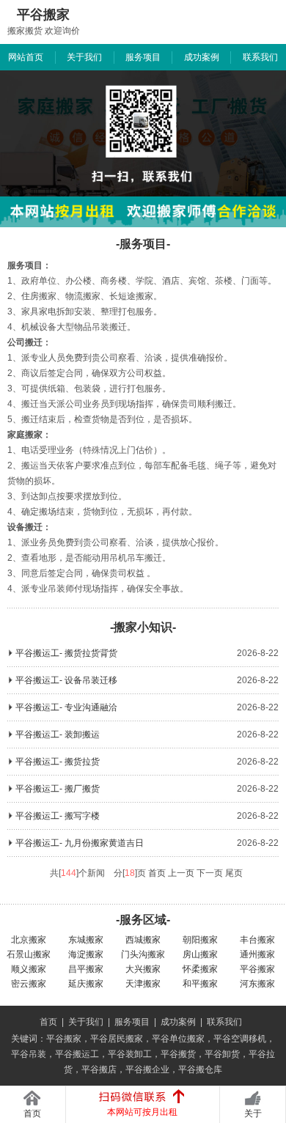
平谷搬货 (178, 1054)
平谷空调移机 (239, 1039)
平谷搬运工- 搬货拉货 (57, 761)
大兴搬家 (143, 969)
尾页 (234, 873)
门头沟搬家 (143, 954)
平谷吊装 (28, 1054)
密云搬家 (28, 984)
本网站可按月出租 (142, 1112)
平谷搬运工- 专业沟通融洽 (66, 707)
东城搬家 (85, 940)
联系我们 (260, 57)
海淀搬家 (85, 954)
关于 (253, 1113)
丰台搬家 (257, 940)
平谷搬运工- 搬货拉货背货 (66, 653)
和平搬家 (200, 984)
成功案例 (201, 57)
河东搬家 (257, 984)
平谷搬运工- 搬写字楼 (57, 816)
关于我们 (84, 57)
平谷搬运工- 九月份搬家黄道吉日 (79, 843)
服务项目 (143, 57)
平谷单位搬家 (178, 1039)
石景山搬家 (29, 954)
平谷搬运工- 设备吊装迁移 (66, 680)
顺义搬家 (28, 969)
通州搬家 (257, 954)
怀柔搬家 (200, 969)
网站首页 (25, 57)
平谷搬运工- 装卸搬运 (57, 734)
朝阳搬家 (200, 940)
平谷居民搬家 (116, 1039)
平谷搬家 (257, 969)
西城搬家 (143, 940)
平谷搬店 (99, 1069)
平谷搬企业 (147, 1069)
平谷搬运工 (77, 1054)
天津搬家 (143, 984)
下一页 (210, 873)
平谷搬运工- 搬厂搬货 (57, 789)
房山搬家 (200, 954)
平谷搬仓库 (200, 1069)
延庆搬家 (85, 984)
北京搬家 (28, 940)
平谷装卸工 (130, 1054)
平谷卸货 (222, 1054)
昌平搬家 (85, 969)
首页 (48, 1022)
